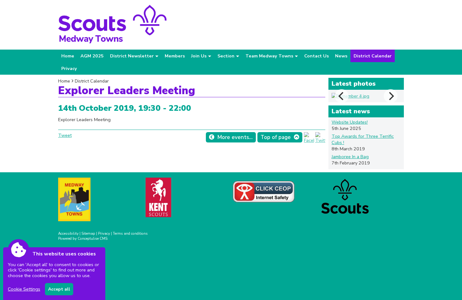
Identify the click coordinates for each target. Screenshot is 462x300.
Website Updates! (350, 122)
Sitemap (88, 233)
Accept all (59, 289)
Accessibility (68, 233)
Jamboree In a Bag (350, 156)
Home (67, 56)
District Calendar (373, 56)
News (341, 56)
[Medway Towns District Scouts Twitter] (320, 140)
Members (175, 56)
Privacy (69, 68)
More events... (235, 137)
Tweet (65, 135)
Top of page (276, 137)
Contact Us (316, 56)
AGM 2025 (92, 56)
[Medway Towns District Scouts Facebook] (309, 140)
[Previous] (342, 96)
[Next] (391, 96)
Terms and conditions (130, 233)
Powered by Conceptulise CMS (82, 238)
